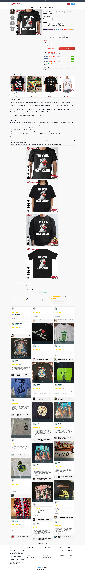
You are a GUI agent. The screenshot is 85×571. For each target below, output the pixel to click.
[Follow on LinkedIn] (45, 0)
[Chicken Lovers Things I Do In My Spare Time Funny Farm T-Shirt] (50, 84)
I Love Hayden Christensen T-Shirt (43, 359)
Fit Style (45, 16)
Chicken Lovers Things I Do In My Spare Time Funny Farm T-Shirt (50, 94)
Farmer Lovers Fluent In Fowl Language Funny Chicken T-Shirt (25, 289)
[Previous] (17, 22)
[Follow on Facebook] (39, 0)
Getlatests (16, 115)
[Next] (40, 22)
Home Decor (52, 7)
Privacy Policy (29, 555)
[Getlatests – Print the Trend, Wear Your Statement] (15, 3)
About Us (28, 551)
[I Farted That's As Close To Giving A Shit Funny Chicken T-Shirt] (18, 84)
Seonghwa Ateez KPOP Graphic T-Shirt (44, 519)
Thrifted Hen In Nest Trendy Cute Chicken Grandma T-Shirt (25, 283)
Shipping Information (47, 557)
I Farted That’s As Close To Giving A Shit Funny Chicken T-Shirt (17, 94)
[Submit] (65, 4)
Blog (44, 551)
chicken (46, 69)
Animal (48, 10)
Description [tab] (13, 99)
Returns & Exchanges (31, 553)
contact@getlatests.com (56, 144)
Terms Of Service (30, 557)
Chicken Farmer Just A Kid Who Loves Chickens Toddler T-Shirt (67, 94)
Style (44, 21)
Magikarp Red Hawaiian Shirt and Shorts (23, 536)
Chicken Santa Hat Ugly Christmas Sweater (33, 94)
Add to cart (51, 48)
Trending (31, 7)
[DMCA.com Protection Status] (42, 567)
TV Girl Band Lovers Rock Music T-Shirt (65, 517)
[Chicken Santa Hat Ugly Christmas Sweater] (34, 84)
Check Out (67, 48)
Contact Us (45, 555)
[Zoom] (17, 34)
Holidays (38, 7)
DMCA (44, 553)
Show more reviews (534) (42, 543)
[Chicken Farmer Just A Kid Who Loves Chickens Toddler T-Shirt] (67, 84)
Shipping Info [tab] (20, 99)
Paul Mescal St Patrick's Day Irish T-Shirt (65, 359)
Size (44, 34)
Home (44, 10)
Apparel (45, 7)
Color (44, 27)
